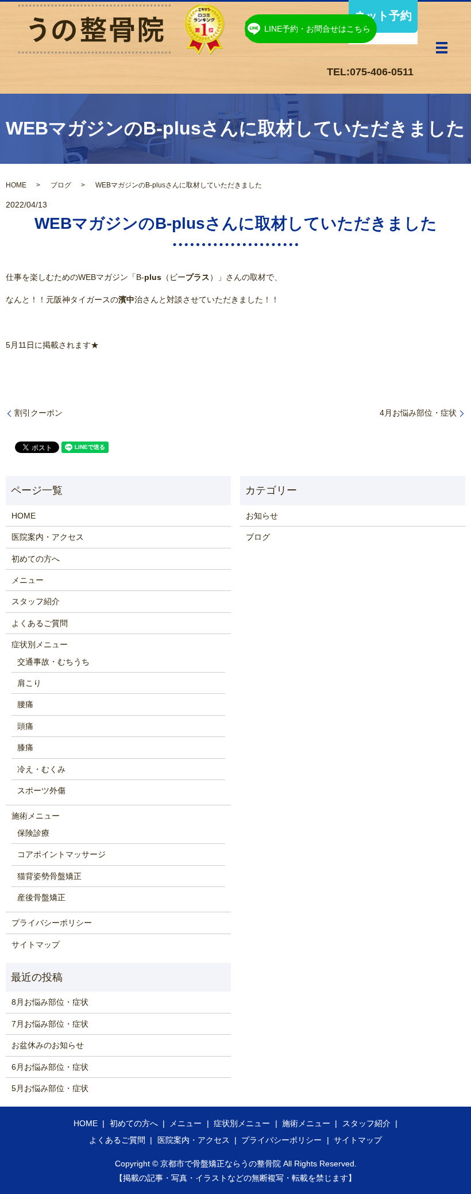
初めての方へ (35, 558)
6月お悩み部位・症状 (49, 1067)
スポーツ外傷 (41, 790)
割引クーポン (38, 412)
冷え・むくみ (41, 769)
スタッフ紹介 (35, 601)
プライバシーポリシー (51, 922)
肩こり (29, 683)
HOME (16, 185)
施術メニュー (35, 815)
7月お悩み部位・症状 (49, 1023)
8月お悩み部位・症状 (49, 1002)
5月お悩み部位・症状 (49, 1088)
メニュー (27, 580)
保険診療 (33, 833)
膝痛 (25, 747)
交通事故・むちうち (53, 661)
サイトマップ (35, 944)
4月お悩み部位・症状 (418, 412)
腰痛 (25, 704)
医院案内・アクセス (47, 537)
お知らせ (262, 515)
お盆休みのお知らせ (47, 1045)
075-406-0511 (382, 72)
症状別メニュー (39, 644)
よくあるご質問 (39, 623)
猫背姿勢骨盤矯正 (49, 876)
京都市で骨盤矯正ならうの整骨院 (220, 1163)
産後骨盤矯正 (41, 897)
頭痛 (25, 726)
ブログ (61, 185)
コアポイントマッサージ (61, 854)
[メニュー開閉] (441, 47)
